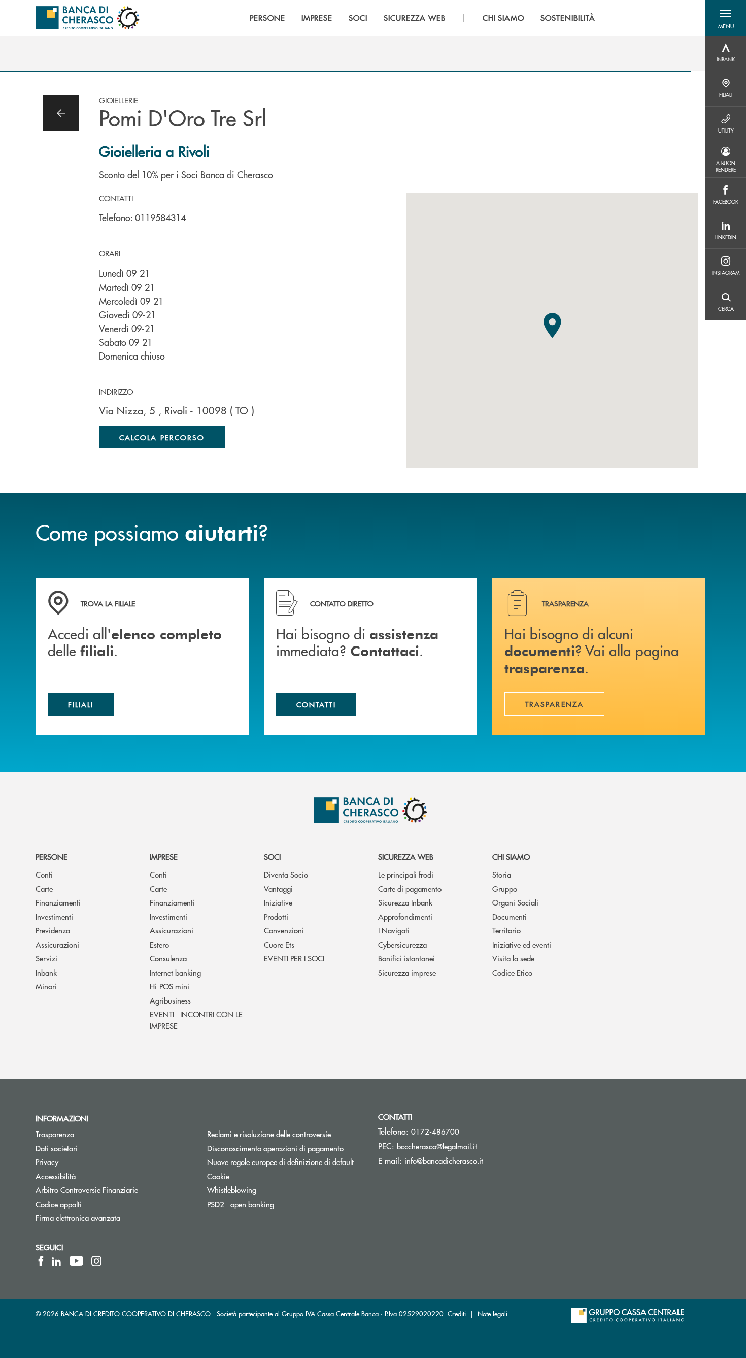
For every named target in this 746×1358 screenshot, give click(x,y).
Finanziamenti (58, 902)
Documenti (509, 916)
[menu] (422, 18)
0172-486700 (435, 1131)
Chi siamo (511, 856)
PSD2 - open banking (240, 1204)
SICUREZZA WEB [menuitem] (414, 17)
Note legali (492, 1313)
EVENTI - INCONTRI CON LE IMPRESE (196, 1020)
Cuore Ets (279, 944)
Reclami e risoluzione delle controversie (269, 1133)
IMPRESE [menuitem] (317, 17)
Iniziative (278, 902)
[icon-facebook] (41, 1261)
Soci (272, 856)
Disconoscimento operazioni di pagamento (285, 1148)
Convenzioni (284, 930)
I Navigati (394, 930)
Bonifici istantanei (406, 958)
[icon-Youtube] (76, 1261)
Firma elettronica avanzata (78, 1217)
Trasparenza (55, 1133)
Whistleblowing (231, 1189)
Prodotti (276, 916)
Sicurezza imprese (407, 972)
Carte (44, 888)
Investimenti (54, 916)
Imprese (164, 856)
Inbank (46, 972)
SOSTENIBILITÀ (567, 17)
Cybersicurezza (402, 944)
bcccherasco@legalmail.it (437, 1146)
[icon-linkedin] (56, 1261)
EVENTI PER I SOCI (294, 958)
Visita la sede (513, 958)
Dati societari (57, 1148)
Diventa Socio (286, 874)
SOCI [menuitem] (358, 17)
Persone (51, 856)
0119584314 (160, 217)
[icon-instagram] (96, 1261)
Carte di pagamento (410, 888)
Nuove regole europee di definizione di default (280, 1161)
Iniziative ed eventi (521, 944)
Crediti (457, 1313)
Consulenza (168, 958)
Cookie (218, 1176)
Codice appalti (59, 1204)
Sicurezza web (405, 856)
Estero (159, 944)
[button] (725, 18)
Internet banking (175, 972)
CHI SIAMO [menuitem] (504, 17)
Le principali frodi (405, 874)
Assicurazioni (57, 944)
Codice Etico (512, 972)
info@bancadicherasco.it (443, 1160)
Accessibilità (56, 1176)
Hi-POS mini (169, 986)
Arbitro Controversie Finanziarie (114, 1189)
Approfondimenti (405, 916)
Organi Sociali (515, 902)
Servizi (46, 958)
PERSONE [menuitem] (267, 17)
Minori (46, 986)
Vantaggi (278, 888)
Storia (501, 874)
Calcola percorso (162, 437)
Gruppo (504, 888)
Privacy (47, 1161)
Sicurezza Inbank (405, 902)
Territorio (506, 930)
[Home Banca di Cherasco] (88, 18)
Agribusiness (170, 1000)
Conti (44, 874)
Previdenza (53, 930)
